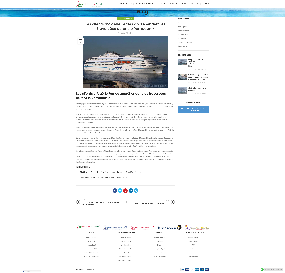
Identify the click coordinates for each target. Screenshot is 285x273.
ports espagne (183, 34)
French (27, 271)
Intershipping (193, 257)
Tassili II (159, 253)
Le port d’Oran (91, 237)
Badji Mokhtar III (159, 237)
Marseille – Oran (125, 253)
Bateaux (181, 23)
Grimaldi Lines (193, 253)
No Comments (202, 69)
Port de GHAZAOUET (91, 253)
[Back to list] (125, 202)
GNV (193, 249)
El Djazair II (159, 241)
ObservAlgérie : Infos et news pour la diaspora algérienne (103, 177)
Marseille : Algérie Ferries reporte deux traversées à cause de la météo (198, 77)
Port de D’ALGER (91, 249)
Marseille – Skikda (125, 249)
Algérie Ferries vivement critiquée (198, 89)
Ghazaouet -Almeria (125, 260)
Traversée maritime (125, 18)
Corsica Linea (193, 241)
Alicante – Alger (125, 241)
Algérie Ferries (193, 237)
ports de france (183, 31)
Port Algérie (182, 27)
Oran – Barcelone (125, 245)
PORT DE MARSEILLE (91, 257)
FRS (193, 245)
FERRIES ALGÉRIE (83, 167)
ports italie (182, 38)
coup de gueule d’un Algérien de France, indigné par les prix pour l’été (198, 62)
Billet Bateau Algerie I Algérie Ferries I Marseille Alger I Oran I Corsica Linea (111, 172)
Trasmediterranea (159, 257)
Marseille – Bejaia (125, 257)
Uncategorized (183, 46)
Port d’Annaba (91, 241)
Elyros (159, 245)
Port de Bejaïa (91, 245)
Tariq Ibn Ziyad (159, 249)
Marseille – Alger (125, 237)
